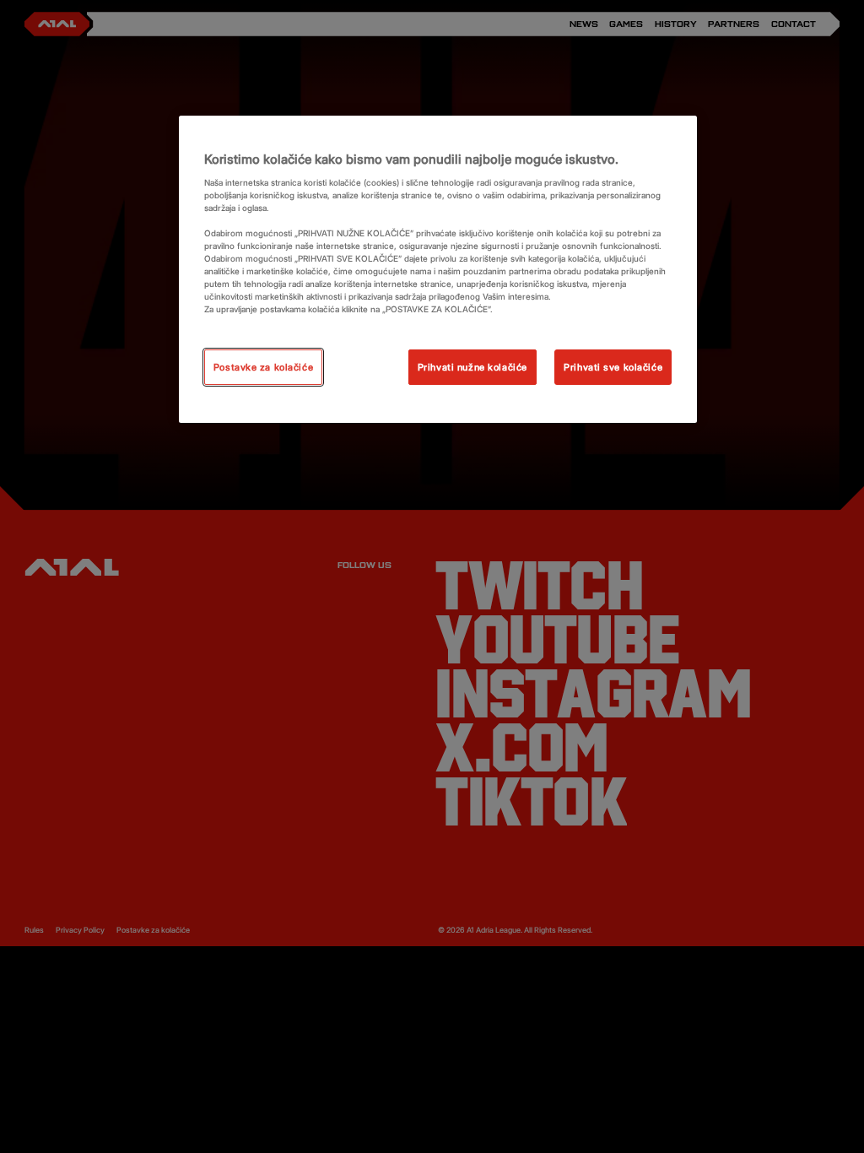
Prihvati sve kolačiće (613, 367)
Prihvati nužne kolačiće (472, 367)
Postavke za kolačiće (263, 367)
